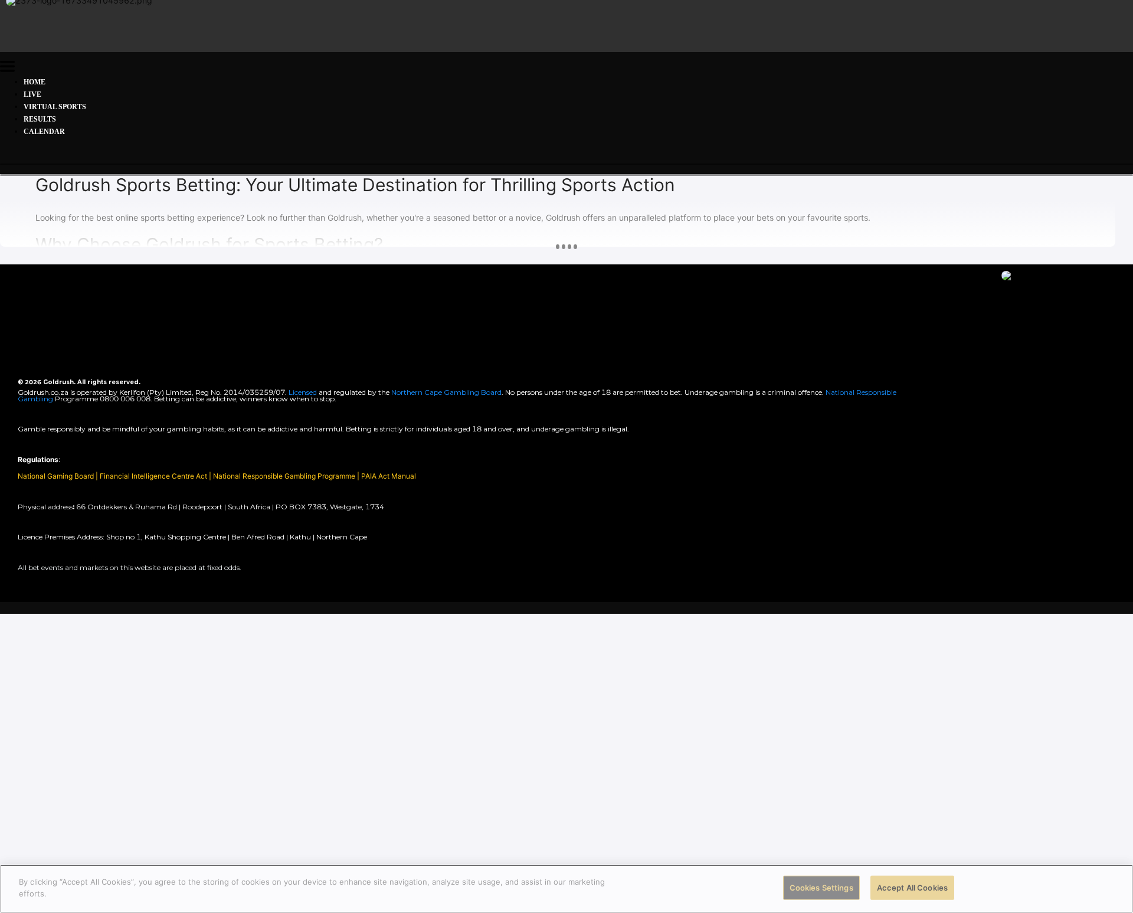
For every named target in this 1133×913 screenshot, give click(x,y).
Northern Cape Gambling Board (446, 392)
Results (40, 119)
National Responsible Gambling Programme (284, 476)
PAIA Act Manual (388, 476)
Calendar (44, 131)
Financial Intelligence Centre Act (154, 476)
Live (32, 94)
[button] (7, 68)
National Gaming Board (57, 476)
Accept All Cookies (912, 887)
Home (34, 82)
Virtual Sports (55, 107)
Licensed (304, 392)
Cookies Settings (821, 887)
